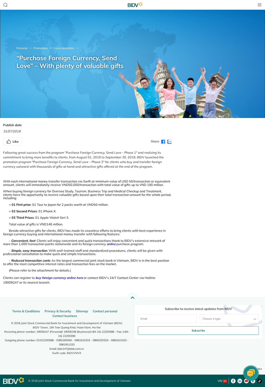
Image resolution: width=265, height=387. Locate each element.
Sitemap (82, 311)
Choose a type (212, 318)
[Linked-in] (239, 381)
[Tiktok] (259, 381)
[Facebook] (233, 381)
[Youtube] (246, 381)
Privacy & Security (58, 311)
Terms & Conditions (26, 311)
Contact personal (105, 311)
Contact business (64, 316)
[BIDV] (13, 380)
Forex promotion (64, 48)
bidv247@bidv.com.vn (70, 349)
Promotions (41, 48)
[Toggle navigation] (259, 5)
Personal (21, 48)
